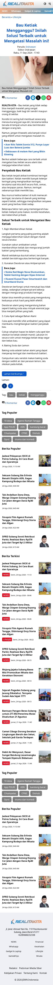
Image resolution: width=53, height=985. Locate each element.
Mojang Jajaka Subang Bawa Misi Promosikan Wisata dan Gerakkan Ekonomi (17, 672)
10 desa (8, 420)
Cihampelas (10, 433)
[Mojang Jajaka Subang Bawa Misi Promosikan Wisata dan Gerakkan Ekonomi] (45, 674)
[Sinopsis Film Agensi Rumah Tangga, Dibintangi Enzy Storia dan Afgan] (45, 522)
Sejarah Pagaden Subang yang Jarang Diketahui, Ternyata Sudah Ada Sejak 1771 (18, 693)
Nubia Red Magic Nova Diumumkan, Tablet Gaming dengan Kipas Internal (24, 273)
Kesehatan (39, 946)
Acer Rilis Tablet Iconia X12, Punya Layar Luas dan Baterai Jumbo (26, 146)
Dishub (36, 433)
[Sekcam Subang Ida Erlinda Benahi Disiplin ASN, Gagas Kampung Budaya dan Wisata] (45, 480)
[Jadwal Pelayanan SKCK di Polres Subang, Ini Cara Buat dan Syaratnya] (45, 460)
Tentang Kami (31, 973)
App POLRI (9, 426)
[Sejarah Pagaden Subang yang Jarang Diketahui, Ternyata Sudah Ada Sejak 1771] (45, 695)
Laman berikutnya (13, 373)
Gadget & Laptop (33, 11)
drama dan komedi (24, 439)
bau (11, 394)
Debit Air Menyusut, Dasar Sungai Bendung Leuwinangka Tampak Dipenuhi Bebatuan (19, 755)
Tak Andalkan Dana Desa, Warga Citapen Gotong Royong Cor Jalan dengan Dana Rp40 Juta (19, 499)
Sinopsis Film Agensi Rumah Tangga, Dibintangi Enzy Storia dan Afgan (19, 520)
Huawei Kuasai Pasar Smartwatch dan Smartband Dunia (25, 280)
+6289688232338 (26, 934)
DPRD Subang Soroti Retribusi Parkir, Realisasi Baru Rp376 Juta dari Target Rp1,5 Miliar (18, 539)
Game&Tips (14, 956)
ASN (22, 426)
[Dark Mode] (44, 4)
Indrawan (31, 46)
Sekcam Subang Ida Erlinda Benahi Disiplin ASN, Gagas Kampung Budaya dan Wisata (18, 478)
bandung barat (38, 426)
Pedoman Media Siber (30, 968)
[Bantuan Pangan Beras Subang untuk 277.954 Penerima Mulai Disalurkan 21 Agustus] (45, 715)
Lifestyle (17, 17)
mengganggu (37, 394)
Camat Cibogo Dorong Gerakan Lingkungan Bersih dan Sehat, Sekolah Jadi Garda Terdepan (19, 734)
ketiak (22, 394)
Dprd (6, 439)
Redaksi (13, 968)
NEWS (4, 11)
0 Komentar (11, 97)
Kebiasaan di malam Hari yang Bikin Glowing (24, 153)
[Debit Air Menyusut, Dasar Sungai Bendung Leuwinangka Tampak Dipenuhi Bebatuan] (45, 757)
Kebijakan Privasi (13, 973)
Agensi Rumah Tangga (28, 420)
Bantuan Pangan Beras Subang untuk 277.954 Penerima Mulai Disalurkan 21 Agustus (19, 713)
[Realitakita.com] (19, 4)
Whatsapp (16, 11)
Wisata (39, 956)
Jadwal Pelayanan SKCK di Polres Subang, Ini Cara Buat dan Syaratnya (17, 458)
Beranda (6, 17)
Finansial (39, 941)
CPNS (24, 433)
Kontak (43, 973)
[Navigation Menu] (49, 4)
